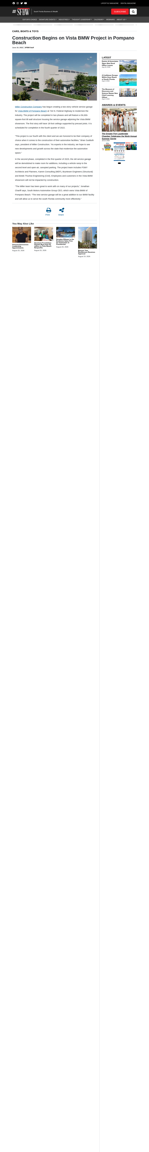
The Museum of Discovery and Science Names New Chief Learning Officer (110, 93)
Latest (106, 57)
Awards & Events (113, 105)
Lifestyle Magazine (110, 3)
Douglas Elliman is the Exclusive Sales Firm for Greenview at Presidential (65, 241)
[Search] (133, 12)
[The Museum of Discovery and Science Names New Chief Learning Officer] (128, 92)
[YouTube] (25, 3)
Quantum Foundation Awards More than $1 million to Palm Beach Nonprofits (42, 245)
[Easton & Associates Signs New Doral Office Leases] (128, 66)
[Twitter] (21, 3)
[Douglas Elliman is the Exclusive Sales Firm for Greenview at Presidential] (65, 232)
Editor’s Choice (30, 19)
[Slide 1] (119, 163)
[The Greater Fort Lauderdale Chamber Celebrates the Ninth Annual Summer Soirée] (119, 120)
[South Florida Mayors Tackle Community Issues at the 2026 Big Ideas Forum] (119, 151)
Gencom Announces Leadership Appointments (20, 246)
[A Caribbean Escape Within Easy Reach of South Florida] (128, 80)
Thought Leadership (81, 19)
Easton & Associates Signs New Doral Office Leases (110, 63)
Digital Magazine (128, 3)
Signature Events (47, 19)
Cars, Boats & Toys (25, 31)
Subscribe (120, 11)
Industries (63, 19)
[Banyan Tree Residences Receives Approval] (87, 238)
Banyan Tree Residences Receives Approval (86, 252)
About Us (121, 19)
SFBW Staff (29, 47)
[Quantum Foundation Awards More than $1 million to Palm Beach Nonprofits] (43, 234)
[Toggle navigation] (13, 11)
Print (47, 215)
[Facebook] (13, 3)
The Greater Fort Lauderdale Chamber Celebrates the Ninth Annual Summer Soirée (119, 136)
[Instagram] (17, 3)
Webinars (110, 19)
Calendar (98, 19)
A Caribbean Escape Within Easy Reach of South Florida (110, 77)
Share (61, 215)
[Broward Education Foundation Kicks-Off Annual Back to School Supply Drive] (107, 146)
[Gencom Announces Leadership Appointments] (21, 235)
